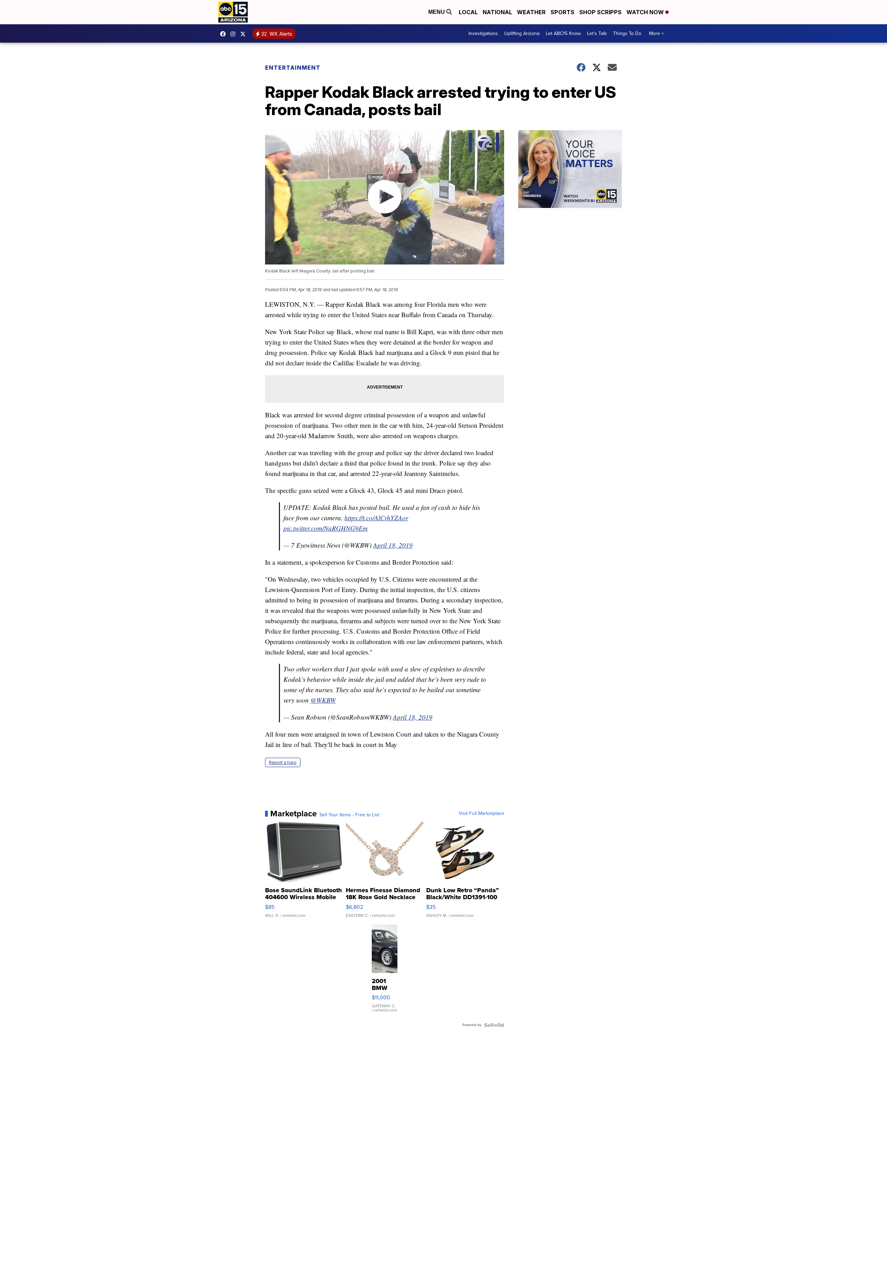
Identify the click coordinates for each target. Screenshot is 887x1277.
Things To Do (627, 33)
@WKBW (323, 700)
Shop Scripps (600, 12)
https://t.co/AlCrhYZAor (376, 517)
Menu (437, 12)
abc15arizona (234, 34)
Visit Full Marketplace (481, 813)
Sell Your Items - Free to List (349, 815)
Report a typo (283, 762)
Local (468, 12)
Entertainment (292, 67)
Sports (562, 12)
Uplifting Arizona (521, 33)
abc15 (224, 34)
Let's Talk (597, 33)
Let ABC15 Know (563, 33)
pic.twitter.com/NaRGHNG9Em (325, 528)
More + (656, 33)
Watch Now (645, 12)
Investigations (483, 33)
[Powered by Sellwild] (494, 1025)
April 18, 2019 (393, 545)
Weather (531, 12)
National (497, 12)
